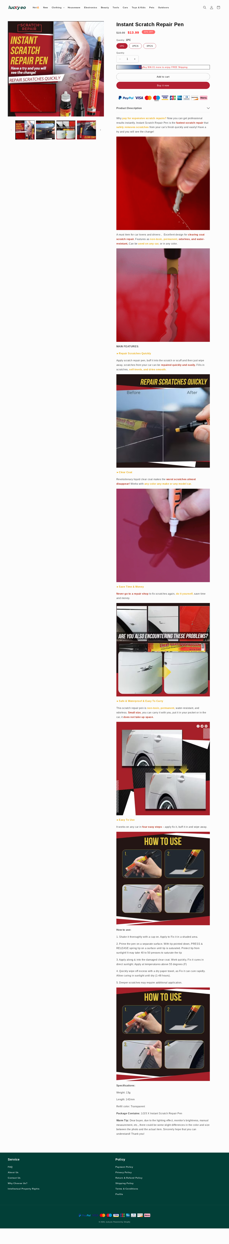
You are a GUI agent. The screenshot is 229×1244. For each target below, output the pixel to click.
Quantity (120, 53)
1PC (122, 46)
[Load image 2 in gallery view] (45, 130)
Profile (119, 1194)
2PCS (135, 46)
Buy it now (163, 85)
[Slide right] (100, 129)
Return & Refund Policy (128, 1178)
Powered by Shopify (121, 1222)
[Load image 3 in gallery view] (65, 130)
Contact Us (14, 1178)
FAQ (10, 1167)
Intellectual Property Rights (24, 1188)
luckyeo (109, 1222)
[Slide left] (11, 129)
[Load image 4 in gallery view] (86, 130)
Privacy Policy (123, 1172)
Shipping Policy (124, 1183)
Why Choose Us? (17, 1183)
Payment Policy (124, 1167)
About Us (13, 1172)
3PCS (150, 46)
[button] (58, 7)
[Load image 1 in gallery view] (24, 130)
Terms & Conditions (126, 1188)
